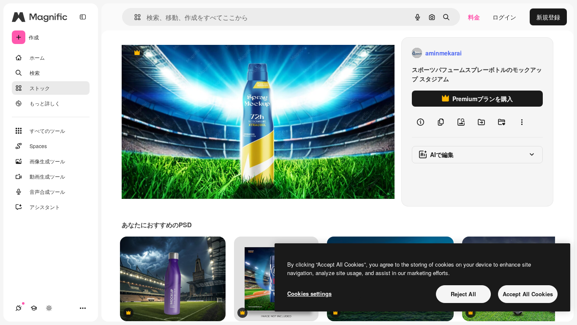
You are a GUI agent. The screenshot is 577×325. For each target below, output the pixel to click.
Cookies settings (309, 293)
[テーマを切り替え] (49, 308)
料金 (474, 17)
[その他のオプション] (521, 121)
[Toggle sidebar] (83, 17)
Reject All (463, 294)
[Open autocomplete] (134, 17)
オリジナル (180, 53)
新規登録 (548, 17)
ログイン (504, 17)
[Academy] (34, 308)
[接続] (18, 308)
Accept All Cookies (528, 294)
